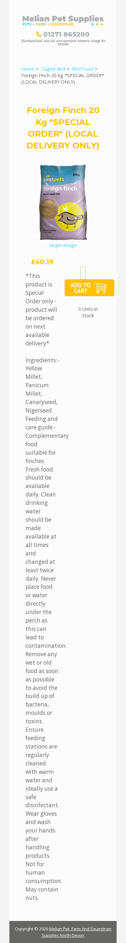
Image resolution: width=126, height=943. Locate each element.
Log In (98, 9)
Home (75, 9)
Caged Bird (53, 69)
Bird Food (82, 69)
